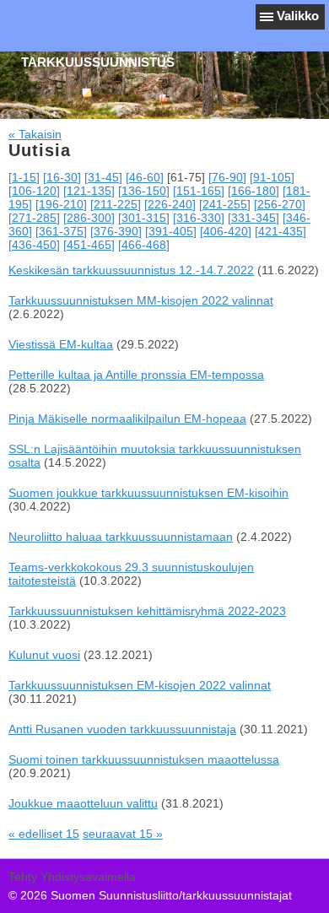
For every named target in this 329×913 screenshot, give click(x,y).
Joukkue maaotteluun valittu (83, 803)
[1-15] (24, 177)
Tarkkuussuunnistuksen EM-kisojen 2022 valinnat (139, 685)
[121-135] (89, 190)
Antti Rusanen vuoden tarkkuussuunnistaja (122, 729)
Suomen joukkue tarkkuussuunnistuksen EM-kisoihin (148, 493)
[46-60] (145, 177)
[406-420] (225, 231)
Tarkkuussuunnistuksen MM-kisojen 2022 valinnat (140, 300)
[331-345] (253, 217)
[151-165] (198, 190)
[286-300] (89, 217)
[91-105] (272, 177)
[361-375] (61, 231)
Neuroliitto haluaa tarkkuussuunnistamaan (120, 536)
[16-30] (62, 177)
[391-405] (171, 231)
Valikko (298, 15)
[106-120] (34, 190)
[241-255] (225, 204)
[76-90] (227, 177)
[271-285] (34, 217)
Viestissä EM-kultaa (60, 344)
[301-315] (144, 217)
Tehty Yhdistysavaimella (72, 876)
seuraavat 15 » (123, 833)
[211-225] (115, 204)
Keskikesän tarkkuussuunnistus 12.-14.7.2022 (131, 270)
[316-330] (198, 217)
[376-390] (116, 231)
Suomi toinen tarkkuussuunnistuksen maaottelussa (143, 759)
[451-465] (89, 244)
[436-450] (34, 244)
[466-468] (144, 244)
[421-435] (280, 231)
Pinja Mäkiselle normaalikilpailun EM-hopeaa (127, 418)
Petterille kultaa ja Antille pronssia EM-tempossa (136, 374)
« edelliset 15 (43, 833)
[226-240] (170, 204)
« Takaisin (35, 134)
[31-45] (103, 177)
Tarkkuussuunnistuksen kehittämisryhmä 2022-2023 (147, 611)
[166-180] (253, 190)
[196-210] (61, 204)
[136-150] (144, 190)
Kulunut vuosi (44, 655)
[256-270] (279, 204)
